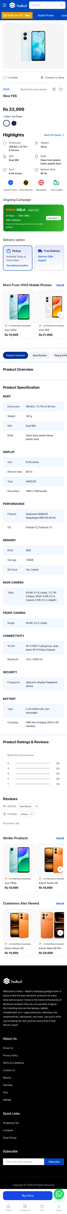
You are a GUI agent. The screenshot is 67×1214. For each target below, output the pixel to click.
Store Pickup (10, 1137)
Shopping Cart (11, 1122)
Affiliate (7, 1099)
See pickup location (17, 265)
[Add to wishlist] (61, 89)
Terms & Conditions (13, 1062)
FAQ (5, 1092)
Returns (7, 1077)
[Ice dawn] (6, 123)
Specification (40, 355)
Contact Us (9, 1070)
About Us (8, 1047)
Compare (8, 1130)
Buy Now (28, 1195)
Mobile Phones (46, 15)
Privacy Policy (10, 1055)
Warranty (8, 1085)
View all (60, 285)
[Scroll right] (60, 314)
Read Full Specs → (54, 134)
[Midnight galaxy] (14, 123)
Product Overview (15, 355)
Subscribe (54, 1161)
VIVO (6, 89)
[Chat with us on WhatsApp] (59, 1194)
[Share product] (54, 89)
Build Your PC (18, 15)
